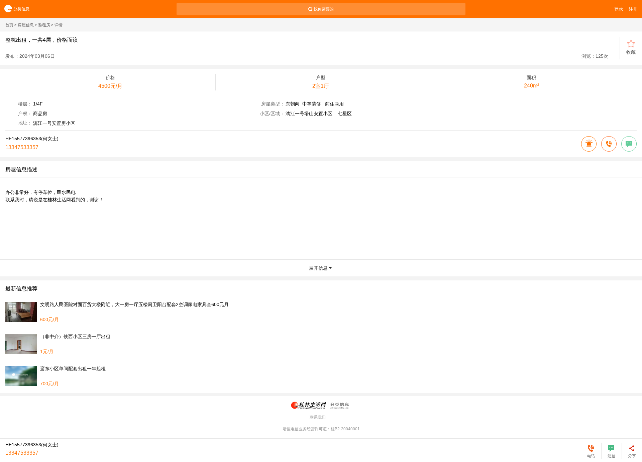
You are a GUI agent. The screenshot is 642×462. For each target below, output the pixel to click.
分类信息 (21, 9)
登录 (618, 9)
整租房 (44, 25)
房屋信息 (26, 25)
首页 (9, 25)
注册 (633, 9)
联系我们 (318, 417)
